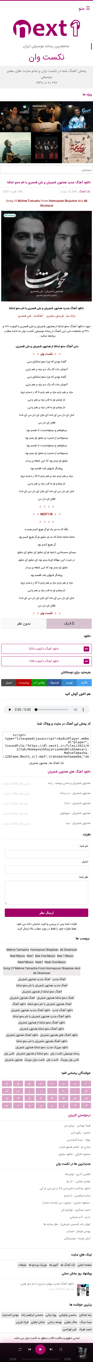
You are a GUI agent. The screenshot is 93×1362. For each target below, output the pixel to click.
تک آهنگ (84, 191)
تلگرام (84, 682)
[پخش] (40, 1349)
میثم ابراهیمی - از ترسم (77, 1195)
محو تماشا (40, 361)
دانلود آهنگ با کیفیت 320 (58, 648)
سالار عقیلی (70, 1322)
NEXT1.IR (46, 514)
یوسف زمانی (54, 1322)
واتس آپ (38, 682)
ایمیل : (84, 861)
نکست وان (46, 354)
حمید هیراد (85, 1329)
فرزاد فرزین (22, 1322)
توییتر (69, 682)
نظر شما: (83, 877)
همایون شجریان (53, 308)
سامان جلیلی (38, 1322)
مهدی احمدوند (10, 1315)
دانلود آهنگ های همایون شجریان (69, 771)
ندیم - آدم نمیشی (80, 1217)
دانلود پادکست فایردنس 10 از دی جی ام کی (65, 1188)
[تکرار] (20, 1349)
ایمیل (9, 682)
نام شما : (83, 846)
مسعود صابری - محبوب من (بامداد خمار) (66, 1202)
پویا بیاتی (51, 1315)
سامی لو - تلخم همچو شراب (74, 1147)
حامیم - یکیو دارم (80, 1132)
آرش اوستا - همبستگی (77, 1238)
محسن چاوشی (68, 1315)
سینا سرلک (86, 1322)
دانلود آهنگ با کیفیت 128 (58, 661)
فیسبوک (54, 682)
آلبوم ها (53, 1265)
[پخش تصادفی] (60, 1349)
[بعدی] (51, 1349)
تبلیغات (22, 1265)
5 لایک (69, 624)
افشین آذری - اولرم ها (77, 1174)
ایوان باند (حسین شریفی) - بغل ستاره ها (66, 1224)
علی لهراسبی (69, 1329)
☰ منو (84, 9)
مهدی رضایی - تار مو (78, 1181)
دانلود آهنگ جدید (73, 308)
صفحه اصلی (85, 1265)
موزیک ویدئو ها (38, 1265)
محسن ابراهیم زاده (32, 1315)
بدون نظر (24, 624)
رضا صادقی (85, 1315)
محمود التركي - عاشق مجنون (74, 1154)
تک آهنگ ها (56, 763)
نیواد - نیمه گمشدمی (78, 1140)
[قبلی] (29, 1349)
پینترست (24, 682)
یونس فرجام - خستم (78, 1231)
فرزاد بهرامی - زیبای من (77, 1125)
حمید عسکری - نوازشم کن (75, 1210)
